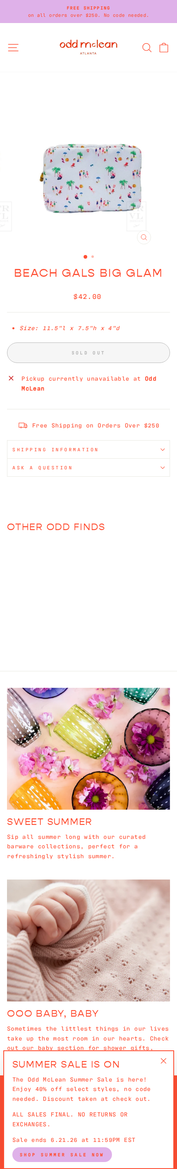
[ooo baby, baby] (88, 940)
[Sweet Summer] (88, 749)
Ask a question (42, 467)
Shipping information (55, 449)
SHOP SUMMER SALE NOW (62, 1154)
